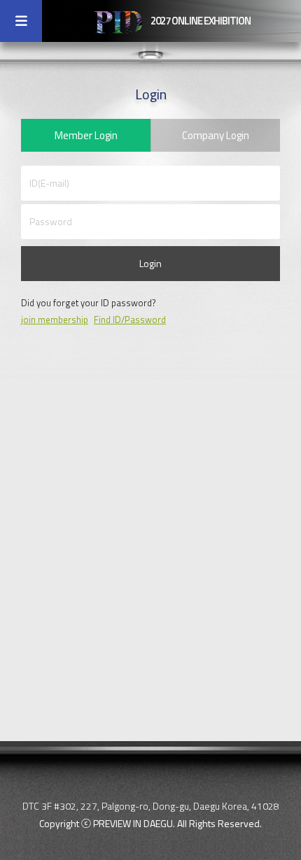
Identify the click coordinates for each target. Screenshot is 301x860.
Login (150, 263)
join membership (54, 320)
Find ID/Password (130, 320)
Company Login (215, 135)
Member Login (86, 135)
